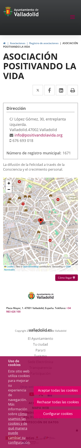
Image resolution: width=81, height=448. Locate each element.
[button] (9, 183)
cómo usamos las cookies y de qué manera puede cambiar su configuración (19, 428)
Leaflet (10, 266)
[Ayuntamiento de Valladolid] (8, 12)
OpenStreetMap (31, 266)
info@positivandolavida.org (39, 135)
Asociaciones (17, 43)
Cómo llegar (68, 277)
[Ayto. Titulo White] (26, 12)
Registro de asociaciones (44, 43)
